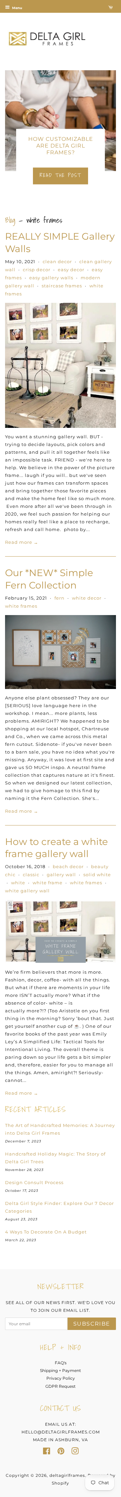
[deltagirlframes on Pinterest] (61, 1452)
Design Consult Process (34, 1182)
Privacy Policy (60, 1378)
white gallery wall (27, 890)
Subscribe (91, 1324)
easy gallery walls (51, 277)
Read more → (21, 542)
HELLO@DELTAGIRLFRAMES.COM (61, 1431)
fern (59, 598)
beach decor (68, 866)
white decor (87, 598)
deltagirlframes (67, 1475)
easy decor (71, 269)
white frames (21, 606)
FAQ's (61, 1362)
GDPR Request (60, 1386)
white (18, 882)
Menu (16, 8)
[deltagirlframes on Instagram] (75, 1452)
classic (31, 874)
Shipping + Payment (60, 1370)
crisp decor (36, 269)
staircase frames (62, 285)
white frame (48, 882)
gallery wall (61, 874)
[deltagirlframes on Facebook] (46, 1452)
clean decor (57, 261)
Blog (10, 220)
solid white (97, 874)
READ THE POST (60, 175)
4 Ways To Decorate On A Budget (46, 1232)
